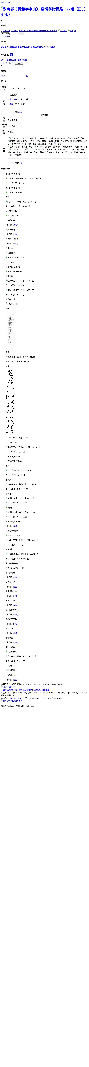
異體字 (11, 60)
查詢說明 (6, 36)
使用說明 (38, 31)
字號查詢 (34, 47)
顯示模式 (46, 31)
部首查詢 (4, 47)
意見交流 (37, 690)
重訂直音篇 (14, 99)
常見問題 (14, 31)
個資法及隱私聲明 (10, 690)
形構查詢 (19, 47)
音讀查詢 (27, 47)
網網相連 (45, 690)
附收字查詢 (50, 47)
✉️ (12, 63)
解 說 (4, 60)
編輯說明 (22, 31)
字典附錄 (30, 31)
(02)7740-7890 (15, 698)
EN (75, 31)
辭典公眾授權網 (25, 690)
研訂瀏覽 (23, 60)
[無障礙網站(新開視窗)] (11, 701)
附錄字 (16, 60)
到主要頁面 (5, 2)
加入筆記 (19, 63)
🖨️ (10, 63)
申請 (15, 225)
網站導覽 (53, 31)
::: (1, 31)
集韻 (11, 104)
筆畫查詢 (12, 47)
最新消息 (6, 31)
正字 (20, 112)
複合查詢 (41, 47)
